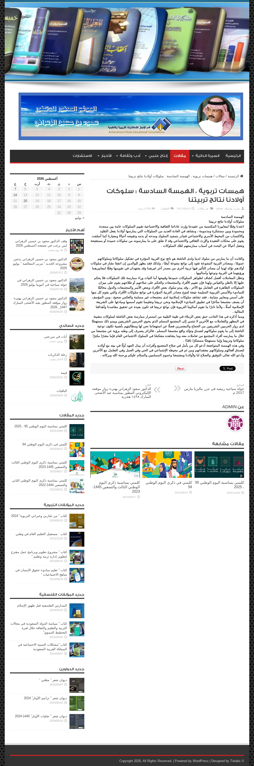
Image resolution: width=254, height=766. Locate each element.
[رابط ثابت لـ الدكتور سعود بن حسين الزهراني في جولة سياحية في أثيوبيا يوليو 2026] (76, 292)
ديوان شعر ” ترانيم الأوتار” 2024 (45, 698)
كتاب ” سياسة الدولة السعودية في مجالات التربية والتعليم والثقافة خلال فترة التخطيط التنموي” (38, 628)
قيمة (64, 373)
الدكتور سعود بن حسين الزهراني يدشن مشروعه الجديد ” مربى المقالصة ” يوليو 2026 (40, 263)
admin (219, 208)
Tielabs (235, 761)
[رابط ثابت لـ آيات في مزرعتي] (76, 348)
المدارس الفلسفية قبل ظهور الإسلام (42, 605)
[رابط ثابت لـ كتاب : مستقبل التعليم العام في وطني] (76, 545)
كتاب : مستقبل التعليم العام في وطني (41, 534)
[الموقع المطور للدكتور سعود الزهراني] (131, 137)
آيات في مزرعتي (55, 336)
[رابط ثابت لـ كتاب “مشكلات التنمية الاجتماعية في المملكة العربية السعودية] (76, 656)
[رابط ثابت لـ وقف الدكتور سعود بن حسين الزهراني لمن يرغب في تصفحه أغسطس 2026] (76, 253)
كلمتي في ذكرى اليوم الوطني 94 (44, 444)
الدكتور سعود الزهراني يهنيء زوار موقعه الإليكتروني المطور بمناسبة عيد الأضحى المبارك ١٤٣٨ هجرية (121, 391)
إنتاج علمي (158, 156)
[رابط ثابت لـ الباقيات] (76, 402)
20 (25, 201)
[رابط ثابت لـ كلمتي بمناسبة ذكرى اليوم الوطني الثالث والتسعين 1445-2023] (115, 477)
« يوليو (79, 218)
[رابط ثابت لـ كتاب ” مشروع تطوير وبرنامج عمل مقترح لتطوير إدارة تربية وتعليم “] (76, 563)
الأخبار (106, 156)
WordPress (201, 761)
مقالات (180, 156)
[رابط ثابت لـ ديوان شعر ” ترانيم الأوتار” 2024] (76, 710)
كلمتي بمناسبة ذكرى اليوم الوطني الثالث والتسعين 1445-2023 (116, 486)
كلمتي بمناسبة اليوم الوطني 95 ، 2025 (40, 426)
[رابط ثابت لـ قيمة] (76, 384)
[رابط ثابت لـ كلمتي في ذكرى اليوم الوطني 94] (167, 477)
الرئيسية (233, 156)
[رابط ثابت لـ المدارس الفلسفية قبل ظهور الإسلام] (76, 617)
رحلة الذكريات (57, 355)
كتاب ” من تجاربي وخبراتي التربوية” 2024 (39, 516)
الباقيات (62, 391)
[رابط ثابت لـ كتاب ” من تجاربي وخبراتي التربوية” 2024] (76, 527)
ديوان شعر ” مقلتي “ (53, 680)
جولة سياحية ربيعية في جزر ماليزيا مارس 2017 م (214, 389)
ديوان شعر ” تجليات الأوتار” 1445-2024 (41, 716)
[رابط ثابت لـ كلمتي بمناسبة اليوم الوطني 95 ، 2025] (219, 477)
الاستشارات (82, 156)
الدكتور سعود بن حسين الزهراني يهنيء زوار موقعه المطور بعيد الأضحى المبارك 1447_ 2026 (40, 302)
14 (15, 195)
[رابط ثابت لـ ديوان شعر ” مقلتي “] (76, 691)
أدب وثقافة (130, 156)
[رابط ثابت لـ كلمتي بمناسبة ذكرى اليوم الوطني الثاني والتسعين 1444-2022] (76, 492)
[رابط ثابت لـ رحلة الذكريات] (76, 366)
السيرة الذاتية (207, 156)
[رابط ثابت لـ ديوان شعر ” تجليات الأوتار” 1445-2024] (76, 728)
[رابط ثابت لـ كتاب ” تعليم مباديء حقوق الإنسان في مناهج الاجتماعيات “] (76, 582)
